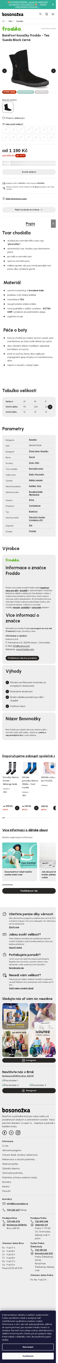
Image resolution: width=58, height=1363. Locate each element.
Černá (32, 457)
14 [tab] (38, 817)
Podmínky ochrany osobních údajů (19, 1177)
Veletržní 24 (41, 1224)
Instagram (31, 1060)
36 (6, 137)
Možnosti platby (10, 1164)
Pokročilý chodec (37, 517)
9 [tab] (25, 817)
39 (28, 137)
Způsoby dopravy (11, 1168)
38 (21, 137)
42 (51, 137)
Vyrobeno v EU (36, 520)
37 (13, 137)
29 (6, 129)
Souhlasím (28, 1356)
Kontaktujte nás (16, 968)
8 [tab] (22, 817)
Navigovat (31, 1090)
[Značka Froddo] (12, 28)
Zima (31, 500)
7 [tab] (52, 92)
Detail (17, 808)
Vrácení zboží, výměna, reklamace (20, 1155)
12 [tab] (33, 817)
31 (21, 129)
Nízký (31, 474)
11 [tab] (30, 817)
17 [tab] (46, 817)
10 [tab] (27, 817)
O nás (5, 1145)
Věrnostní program (11, 1150)
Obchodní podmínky (12, 1173)
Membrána (34, 494)
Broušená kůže (36, 492)
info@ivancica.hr (21, 646)
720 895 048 (41, 1221)
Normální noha (36, 468)
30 (13, 129)
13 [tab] (36, 817)
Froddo (32, 531)
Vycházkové (35, 506)
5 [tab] (36, 92)
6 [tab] (44, 92)
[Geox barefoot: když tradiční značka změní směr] (19, 855)
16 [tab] (44, 817)
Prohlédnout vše (29, 890)
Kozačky (33, 440)
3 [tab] (21, 92)
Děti (37, 463)
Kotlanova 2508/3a (17, 1224)
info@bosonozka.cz (17, 1203)
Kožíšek (32, 486)
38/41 (5, 792)
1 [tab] (6, 92)
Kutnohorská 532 (44, 1253)
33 (36, 129)
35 (51, 129)
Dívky (31, 463)
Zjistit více (14, 927)
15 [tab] (41, 817)
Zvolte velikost (29, 172)
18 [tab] (49, 817)
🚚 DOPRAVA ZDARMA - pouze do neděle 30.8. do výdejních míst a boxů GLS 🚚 (27, 3)
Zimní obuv (34, 451)
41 (44, 137)
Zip (30, 525)
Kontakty (6, 1182)
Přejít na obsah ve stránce (27, 210)
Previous (4, 71)
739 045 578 (13, 1221)
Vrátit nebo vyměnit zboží (21, 988)
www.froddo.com (25, 649)
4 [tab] (29, 92)
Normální (39, 474)
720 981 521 (41, 1250)
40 (36, 137)
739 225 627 (13, 1210)
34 (44, 129)
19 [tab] (52, 817)
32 (28, 129)
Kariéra (5, 1186)
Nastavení (28, 1347)
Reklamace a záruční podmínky (18, 1159)
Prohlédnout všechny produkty (22, 658)
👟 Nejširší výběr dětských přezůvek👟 (30, 5)
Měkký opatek (36, 480)
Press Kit (6, 1191)
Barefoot (33, 511)
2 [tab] (13, 92)
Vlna (39, 486)
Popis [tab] (30, 223)
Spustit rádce (15, 947)
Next (53, 71)
